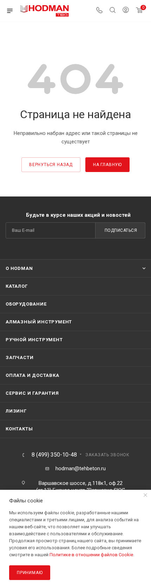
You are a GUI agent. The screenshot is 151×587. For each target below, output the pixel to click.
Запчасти (19, 357)
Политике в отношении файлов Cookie (91, 554)
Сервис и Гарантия (32, 393)
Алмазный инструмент (39, 321)
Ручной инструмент (34, 339)
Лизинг (16, 411)
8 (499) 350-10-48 (54, 455)
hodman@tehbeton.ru (80, 468)
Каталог (17, 286)
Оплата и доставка (32, 375)
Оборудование (26, 304)
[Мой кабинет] (126, 11)
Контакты (19, 428)
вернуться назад (51, 164)
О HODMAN (19, 268)
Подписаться (121, 230)
